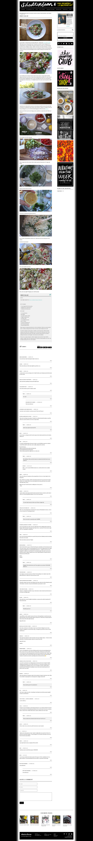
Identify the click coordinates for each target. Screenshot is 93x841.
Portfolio (65, 9)
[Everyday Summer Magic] (24, 823)
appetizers (22, 13)
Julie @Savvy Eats (23, 386)
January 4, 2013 (37, 698)
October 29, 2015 (39, 402)
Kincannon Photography (30, 402)
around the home (51, 9)
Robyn (21, 371)
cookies (44, 42)
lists (37, 9)
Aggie (21, 724)
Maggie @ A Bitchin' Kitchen (25, 626)
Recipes (23, 9)
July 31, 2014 (25, 755)
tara (20, 534)
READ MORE (67, 26)
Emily (21, 433)
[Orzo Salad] (36, 104)
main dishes (26, 13)
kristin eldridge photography (26, 580)
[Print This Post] (50, 295)
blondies (48, 42)
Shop (70, 9)
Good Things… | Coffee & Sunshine (26, 698)
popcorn (46, 108)
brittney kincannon (23, 763)
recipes (35, 13)
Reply (51, 360)
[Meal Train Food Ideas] (34, 823)
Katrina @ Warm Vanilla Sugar (25, 416)
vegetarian (49, 13)
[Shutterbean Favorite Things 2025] (45, 823)
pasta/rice (31, 13)
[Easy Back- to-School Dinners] (56, 823)
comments (23, 346)
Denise (21, 491)
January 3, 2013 (29, 648)
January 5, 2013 (25, 724)
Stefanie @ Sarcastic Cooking (25, 524)
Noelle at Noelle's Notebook (25, 379)
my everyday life (30, 9)
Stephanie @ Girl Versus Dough (26, 409)
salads (38, 13)
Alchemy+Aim (70, 837)
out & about (42, 9)
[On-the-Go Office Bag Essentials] (67, 823)
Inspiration (58, 9)
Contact (55, 836)
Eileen (21, 597)
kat (20, 690)
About (55, 833)
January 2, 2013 (26, 371)
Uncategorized (43, 13)
